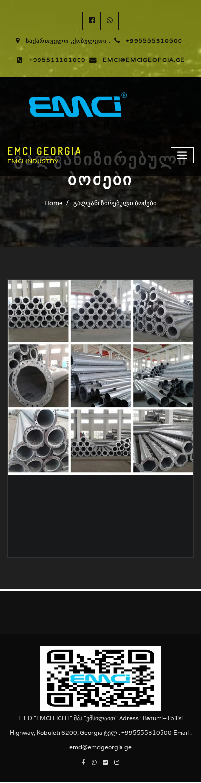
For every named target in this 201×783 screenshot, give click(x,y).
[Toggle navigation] (182, 155)
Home (53, 203)
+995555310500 (154, 40)
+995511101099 (57, 59)
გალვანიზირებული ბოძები (115, 203)
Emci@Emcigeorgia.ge (144, 59)
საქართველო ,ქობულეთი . (68, 40)
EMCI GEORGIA (44, 150)
